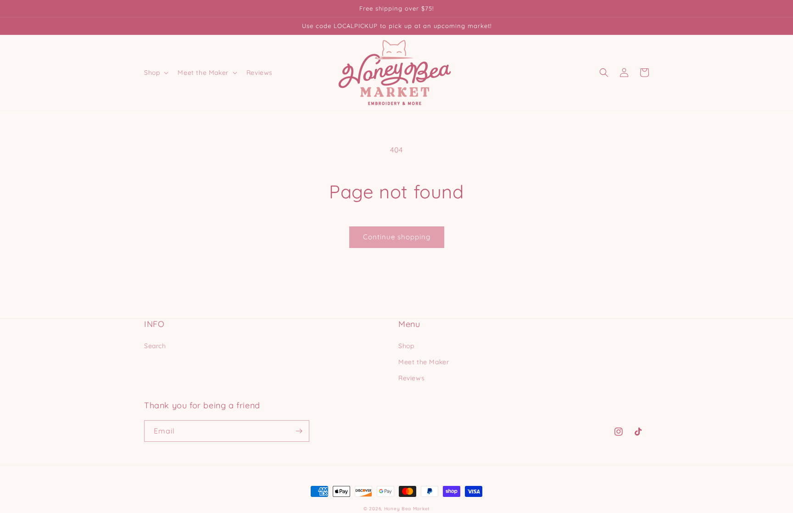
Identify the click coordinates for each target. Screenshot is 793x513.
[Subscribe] (299, 431)
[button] (155, 72)
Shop (406, 346)
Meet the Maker (423, 362)
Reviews (411, 378)
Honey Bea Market (407, 509)
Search (155, 346)
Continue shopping (396, 236)
